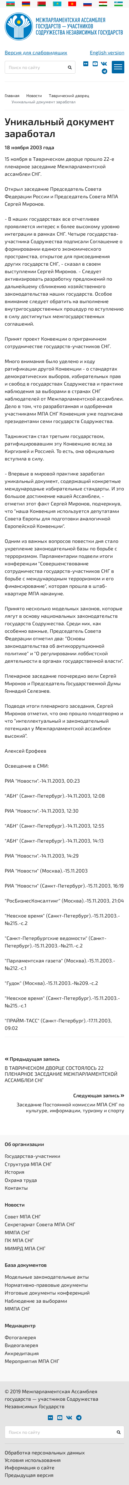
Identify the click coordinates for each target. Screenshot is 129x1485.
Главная (12, 95)
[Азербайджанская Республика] (10, 3)
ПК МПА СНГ (19, 1240)
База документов (26, 1265)
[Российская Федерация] (87, 3)
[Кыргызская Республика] (72, 3)
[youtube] (95, 64)
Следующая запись (97, 1095)
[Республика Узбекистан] (118, 3)
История (14, 1172)
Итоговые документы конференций (47, 1293)
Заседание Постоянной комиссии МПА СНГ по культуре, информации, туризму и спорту (70, 1107)
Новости (34, 95)
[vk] (104, 64)
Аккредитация (22, 1353)
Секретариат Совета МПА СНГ (40, 1224)
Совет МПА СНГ (23, 1216)
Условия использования (33, 1460)
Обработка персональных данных (45, 1452)
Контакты (16, 1188)
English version (107, 52)
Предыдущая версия (29, 1475)
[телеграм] (104, 71)
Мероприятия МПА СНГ (32, 1361)
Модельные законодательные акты (47, 1277)
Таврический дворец (69, 95)
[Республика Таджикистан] (103, 3)
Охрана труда (21, 1180)
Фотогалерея (20, 1337)
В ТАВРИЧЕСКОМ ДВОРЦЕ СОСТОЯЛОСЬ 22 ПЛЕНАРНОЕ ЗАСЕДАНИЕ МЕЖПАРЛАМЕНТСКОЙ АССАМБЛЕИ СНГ (61, 1074)
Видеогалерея (21, 1345)
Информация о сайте (29, 1467)
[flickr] (85, 64)
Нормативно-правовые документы (46, 1285)
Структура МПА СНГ (28, 1164)
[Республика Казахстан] (57, 3)
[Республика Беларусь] (41, 3)
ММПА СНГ (17, 1232)
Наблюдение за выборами (36, 1301)
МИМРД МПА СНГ (25, 1248)
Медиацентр (20, 1325)
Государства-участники (32, 1156)
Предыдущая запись (33, 1059)
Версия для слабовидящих (36, 52)
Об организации (24, 1144)
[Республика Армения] (26, 3)
